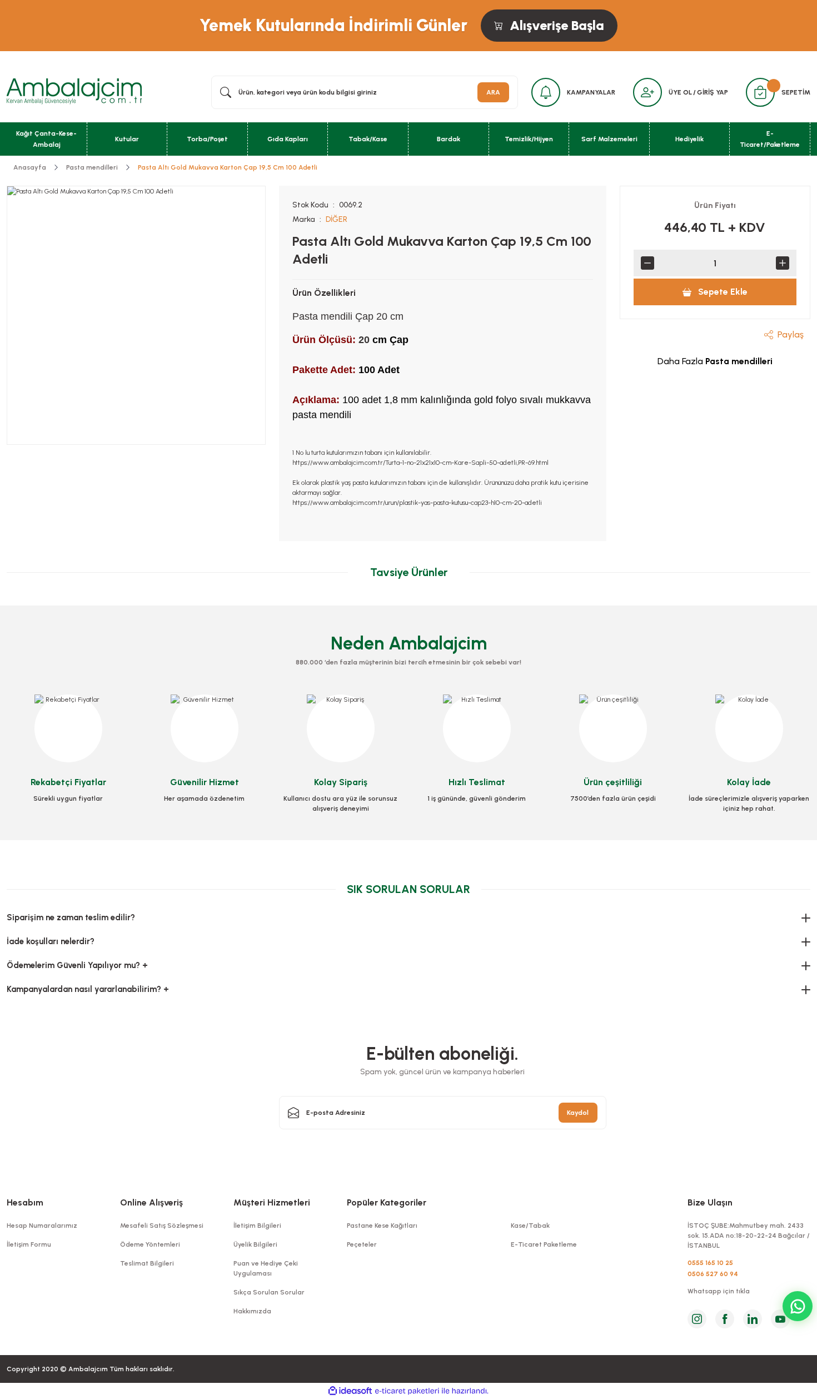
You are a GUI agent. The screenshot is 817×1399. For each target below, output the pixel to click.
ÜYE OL (680, 92)
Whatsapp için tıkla (719, 1291)
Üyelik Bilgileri (255, 1244)
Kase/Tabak (530, 1225)
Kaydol (578, 1113)
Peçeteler (362, 1244)
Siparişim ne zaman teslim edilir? (71, 917)
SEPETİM (795, 92)
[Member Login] (647, 92)
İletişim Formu (29, 1244)
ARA (493, 92)
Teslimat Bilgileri (147, 1263)
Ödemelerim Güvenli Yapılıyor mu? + (77, 965)
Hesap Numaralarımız (42, 1225)
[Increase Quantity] (782, 263)
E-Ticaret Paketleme (544, 1244)
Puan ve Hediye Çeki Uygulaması (265, 1268)
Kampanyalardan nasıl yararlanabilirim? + (88, 989)
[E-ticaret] (407, 1391)
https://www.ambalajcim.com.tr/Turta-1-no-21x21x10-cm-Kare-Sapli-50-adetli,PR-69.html (420, 463)
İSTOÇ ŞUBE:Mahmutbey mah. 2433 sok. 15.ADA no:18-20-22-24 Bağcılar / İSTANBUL (749, 1235)
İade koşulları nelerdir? (50, 941)
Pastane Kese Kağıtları (382, 1225)
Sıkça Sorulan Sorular (269, 1292)
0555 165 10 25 (710, 1263)
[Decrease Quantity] (647, 263)
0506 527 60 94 (713, 1274)
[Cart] (760, 92)
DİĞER (336, 219)
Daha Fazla (715, 361)
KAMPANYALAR (591, 92)
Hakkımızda (252, 1311)
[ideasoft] (350, 1391)
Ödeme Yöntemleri (150, 1244)
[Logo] (74, 92)
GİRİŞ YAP (712, 92)
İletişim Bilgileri (257, 1225)
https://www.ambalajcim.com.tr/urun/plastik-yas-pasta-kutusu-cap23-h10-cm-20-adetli (417, 503)
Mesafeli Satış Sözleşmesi (161, 1225)
